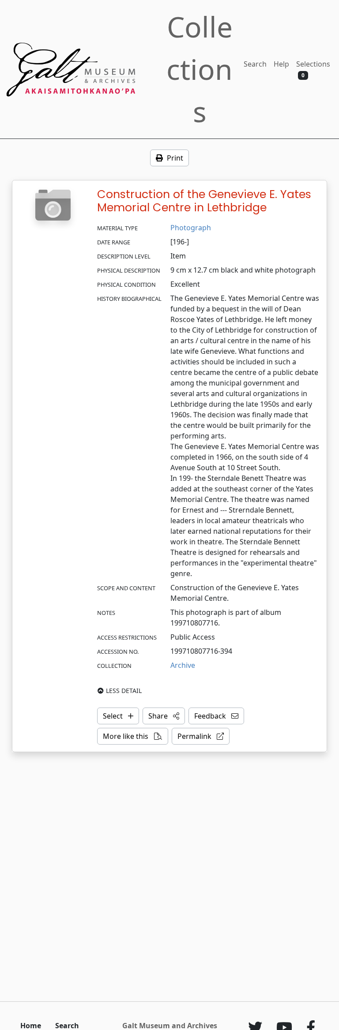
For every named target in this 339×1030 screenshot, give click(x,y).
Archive (182, 665)
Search (255, 64)
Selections (313, 69)
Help (281, 64)
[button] (164, 716)
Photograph (190, 227)
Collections (199, 69)
